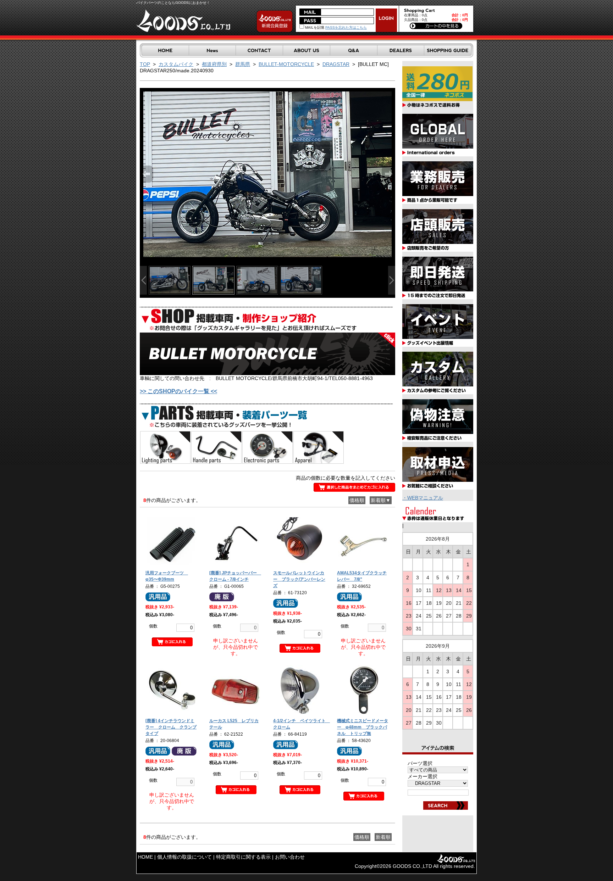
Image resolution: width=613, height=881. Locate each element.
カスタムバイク (176, 64)
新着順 (383, 837)
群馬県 (242, 64)
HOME (145, 857)
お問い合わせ (290, 857)
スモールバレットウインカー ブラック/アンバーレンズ (299, 579)
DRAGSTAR (335, 64)
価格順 (356, 500)
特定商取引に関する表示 (243, 857)
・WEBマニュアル (422, 498)
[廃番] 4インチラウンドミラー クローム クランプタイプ (171, 727)
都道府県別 (214, 64)
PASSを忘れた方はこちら (346, 27)
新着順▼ (381, 500)
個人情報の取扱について (184, 857)
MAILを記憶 (314, 27)
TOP (145, 64)
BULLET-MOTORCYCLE (286, 64)
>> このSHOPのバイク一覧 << (178, 391)
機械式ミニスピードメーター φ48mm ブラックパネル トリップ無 (362, 727)
